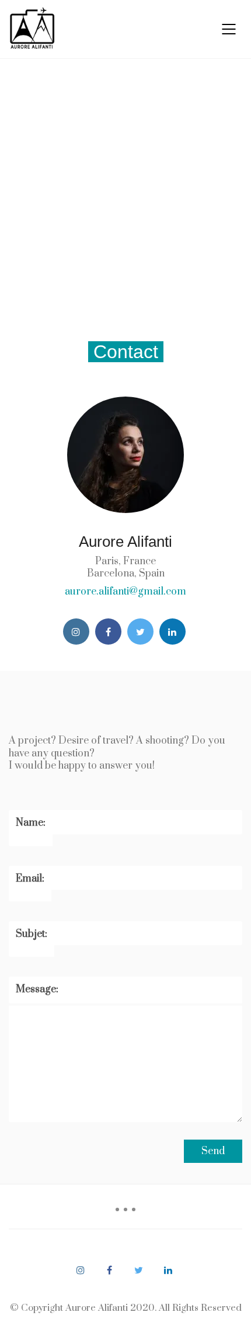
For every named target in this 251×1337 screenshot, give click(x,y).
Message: (37, 989)
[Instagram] (76, 631)
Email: (30, 878)
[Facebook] (108, 631)
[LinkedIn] (172, 631)
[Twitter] (140, 631)
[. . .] (125, 1214)
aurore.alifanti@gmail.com (125, 591)
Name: (31, 822)
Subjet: (31, 934)
